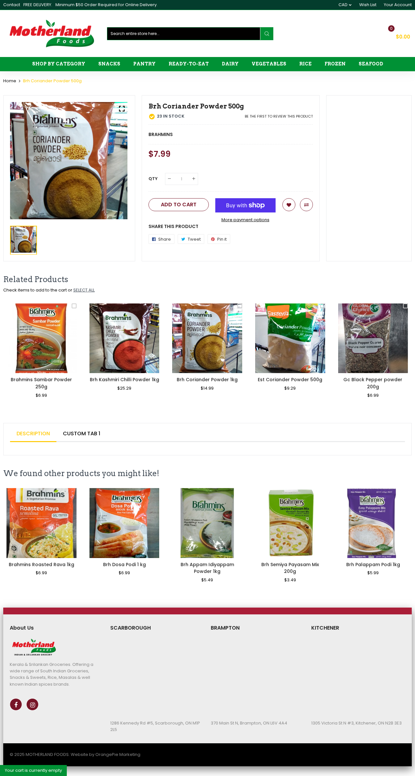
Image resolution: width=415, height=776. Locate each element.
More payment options (245, 220)
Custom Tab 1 (81, 433)
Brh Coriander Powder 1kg (207, 379)
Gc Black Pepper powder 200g (372, 383)
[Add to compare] (306, 204)
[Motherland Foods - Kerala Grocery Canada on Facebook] (16, 704)
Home (9, 81)
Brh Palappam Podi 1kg (373, 564)
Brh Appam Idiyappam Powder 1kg (207, 568)
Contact (11, 5)
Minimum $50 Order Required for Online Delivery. (106, 5)
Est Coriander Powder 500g (290, 379)
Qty (153, 179)
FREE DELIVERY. (37, 5)
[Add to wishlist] (288, 204)
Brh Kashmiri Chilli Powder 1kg (124, 379)
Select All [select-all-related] (84, 290)
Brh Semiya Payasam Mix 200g (290, 568)
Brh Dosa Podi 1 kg (124, 564)
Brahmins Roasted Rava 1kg (41, 564)
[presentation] (16, 354)
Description (33, 433)
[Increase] (194, 179)
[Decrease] (169, 179)
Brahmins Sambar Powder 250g (41, 383)
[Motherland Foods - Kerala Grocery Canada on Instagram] (32, 704)
